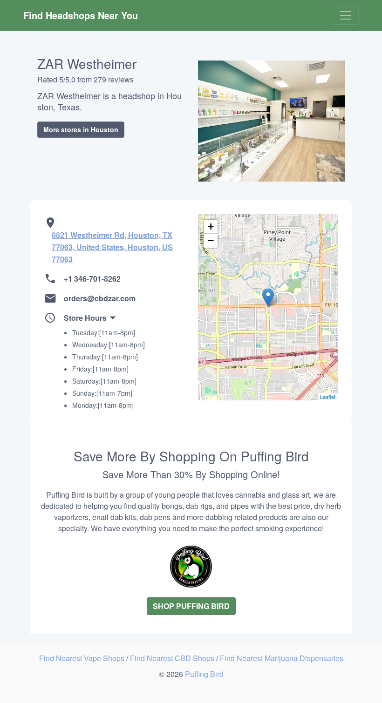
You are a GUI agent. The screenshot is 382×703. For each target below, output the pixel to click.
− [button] (211, 240)
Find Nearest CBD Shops (173, 658)
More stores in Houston (80, 129)
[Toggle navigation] (346, 15)
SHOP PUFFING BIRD (191, 606)
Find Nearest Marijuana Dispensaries (281, 658)
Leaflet (327, 396)
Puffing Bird (204, 674)
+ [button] (211, 226)
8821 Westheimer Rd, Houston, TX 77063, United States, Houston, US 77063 (112, 247)
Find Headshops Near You (80, 15)
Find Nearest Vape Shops (82, 658)
